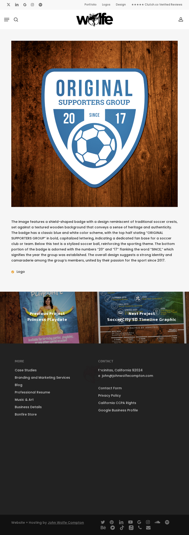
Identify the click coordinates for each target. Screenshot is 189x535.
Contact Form (110, 388)
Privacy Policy (109, 395)
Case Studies (26, 370)
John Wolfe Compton (66, 522)
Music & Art (24, 399)
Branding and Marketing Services (42, 377)
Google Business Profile (118, 410)
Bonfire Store (26, 414)
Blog (18, 385)
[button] (6, 19)
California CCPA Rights (117, 403)
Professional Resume (32, 392)
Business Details (28, 407)
